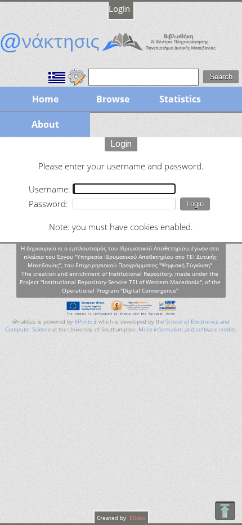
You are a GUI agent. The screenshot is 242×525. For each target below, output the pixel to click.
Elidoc (137, 518)
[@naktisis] (121, 52)
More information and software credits (187, 329)
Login (119, 8)
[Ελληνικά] (57, 76)
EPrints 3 (86, 321)
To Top (224, 510)
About (45, 124)
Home (45, 99)
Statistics (180, 99)
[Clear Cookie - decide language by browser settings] (77, 76)
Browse (112, 99)
